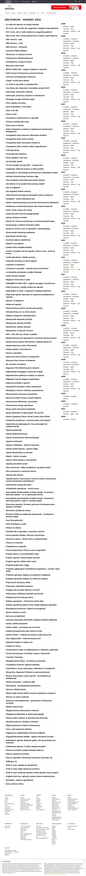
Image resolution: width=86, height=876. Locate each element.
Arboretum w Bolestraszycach (19, 58)
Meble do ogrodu (13, 304)
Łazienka (38, 799)
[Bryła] (35, 1)
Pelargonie (54, 838)
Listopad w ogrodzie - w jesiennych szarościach (27, 268)
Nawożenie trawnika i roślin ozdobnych (23, 387)
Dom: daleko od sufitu (16, 103)
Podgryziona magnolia (16, 546)
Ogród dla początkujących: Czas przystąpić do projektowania (26, 425)
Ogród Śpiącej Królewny (16, 434)
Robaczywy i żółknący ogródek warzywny (24, 594)
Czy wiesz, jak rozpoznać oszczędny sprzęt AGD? (28, 88)
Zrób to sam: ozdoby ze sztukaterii (21, 765)
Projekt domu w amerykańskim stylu (22, 554)
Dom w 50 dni (12, 110)
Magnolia (54, 815)
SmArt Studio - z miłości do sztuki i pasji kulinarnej (28, 635)
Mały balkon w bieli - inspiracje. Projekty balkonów (28, 291)
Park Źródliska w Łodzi (16, 524)
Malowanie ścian (24, 800)
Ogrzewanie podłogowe (26, 833)
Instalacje (7, 814)
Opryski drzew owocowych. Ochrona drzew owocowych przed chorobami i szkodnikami (31, 480)
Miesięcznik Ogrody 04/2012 (18, 323)
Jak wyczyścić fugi (40, 830)
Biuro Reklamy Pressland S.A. (12, 852)
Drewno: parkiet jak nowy (17, 122)
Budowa (8, 13)
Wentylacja (22, 836)
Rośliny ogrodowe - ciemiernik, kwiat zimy (25, 601)
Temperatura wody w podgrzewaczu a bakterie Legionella (32, 650)
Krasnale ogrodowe (56, 812)
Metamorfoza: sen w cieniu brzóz (21, 312)
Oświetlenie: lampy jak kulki (18, 485)
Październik (67, 41)
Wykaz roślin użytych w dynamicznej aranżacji (27, 718)
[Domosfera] (16, 1)
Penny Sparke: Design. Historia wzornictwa (25, 535)
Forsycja (54, 836)
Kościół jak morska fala (16, 236)
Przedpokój (39, 803)
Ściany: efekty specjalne (17, 624)
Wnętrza (19, 13)
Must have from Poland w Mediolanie (22, 357)
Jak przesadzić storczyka (42, 827)
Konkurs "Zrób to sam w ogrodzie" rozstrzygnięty (28, 229)
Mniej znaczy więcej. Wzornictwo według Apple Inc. (29, 342)
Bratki (53, 839)
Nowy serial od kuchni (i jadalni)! (20, 409)
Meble (69, 797)
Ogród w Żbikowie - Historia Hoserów (22, 445)
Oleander (54, 832)
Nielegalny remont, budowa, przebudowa (24, 390)
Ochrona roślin (55, 803)
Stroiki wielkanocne (72, 809)
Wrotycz (54, 814)
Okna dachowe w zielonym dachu (21, 471)
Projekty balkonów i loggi (17, 565)
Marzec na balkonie (14, 301)
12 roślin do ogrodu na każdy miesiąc (22, 24)
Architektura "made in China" (19, 62)
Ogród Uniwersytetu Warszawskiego (22, 438)
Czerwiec (66, 29)
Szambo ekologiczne (25, 809)
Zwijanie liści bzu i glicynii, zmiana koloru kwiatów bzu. (30, 776)
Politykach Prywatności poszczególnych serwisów (54, 874)
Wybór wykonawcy (14, 707)
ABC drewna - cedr (14, 43)
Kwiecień (66, 31)
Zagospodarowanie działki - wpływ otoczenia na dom (30, 737)
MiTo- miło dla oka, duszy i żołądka (21, 334)
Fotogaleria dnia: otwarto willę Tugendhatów (26, 146)
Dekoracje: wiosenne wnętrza (19, 92)
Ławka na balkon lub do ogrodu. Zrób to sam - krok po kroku (30, 252)
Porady (6, 797)
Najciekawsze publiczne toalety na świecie (25, 375)
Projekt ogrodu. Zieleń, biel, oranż (21, 561)
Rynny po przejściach (15, 616)
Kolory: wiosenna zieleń (16, 217)
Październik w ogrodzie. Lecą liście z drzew (25, 531)
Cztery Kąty (7, 827)
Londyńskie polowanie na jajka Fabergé (24, 272)
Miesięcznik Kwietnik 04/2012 (19, 319)
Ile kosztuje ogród (14, 161)
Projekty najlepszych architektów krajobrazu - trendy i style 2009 (33, 570)
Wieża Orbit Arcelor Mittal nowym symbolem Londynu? (31, 693)
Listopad (74, 39)
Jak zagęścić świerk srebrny (18, 191)
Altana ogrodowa (56, 799)
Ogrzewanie (23, 830)
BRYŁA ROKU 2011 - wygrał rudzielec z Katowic (26, 69)
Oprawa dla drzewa (14, 475)
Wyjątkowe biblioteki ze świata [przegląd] (25, 714)
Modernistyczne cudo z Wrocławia (21, 346)
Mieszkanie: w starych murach (19, 331)
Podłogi (22, 797)
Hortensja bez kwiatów (16, 154)
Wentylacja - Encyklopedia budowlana (23, 686)
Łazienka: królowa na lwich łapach (21, 261)
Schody (6, 799)
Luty (78, 31)
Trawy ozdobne (55, 819)
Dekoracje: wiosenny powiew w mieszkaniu (25, 96)
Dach (6, 805)
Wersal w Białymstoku (16, 689)
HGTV (42, 13)
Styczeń (66, 33)
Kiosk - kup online (59, 7)
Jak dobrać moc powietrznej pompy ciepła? (25, 184)
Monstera (54, 797)
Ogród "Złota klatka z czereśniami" (21, 460)
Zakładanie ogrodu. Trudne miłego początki (25, 746)
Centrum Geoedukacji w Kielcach (21, 77)
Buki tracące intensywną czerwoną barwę (24, 73)
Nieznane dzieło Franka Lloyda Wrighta (23, 398)
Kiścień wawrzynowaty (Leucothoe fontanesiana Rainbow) (32, 203)
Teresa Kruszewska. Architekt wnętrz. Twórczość (28, 653)
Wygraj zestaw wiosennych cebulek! (22, 710)
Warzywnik (54, 809)
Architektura (32, 13)
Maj (72, 29)
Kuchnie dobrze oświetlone (18, 240)
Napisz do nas (8, 853)
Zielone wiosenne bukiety (17, 754)
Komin (6, 800)
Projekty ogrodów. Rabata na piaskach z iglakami (28, 575)
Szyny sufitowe (24, 835)
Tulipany (54, 830)
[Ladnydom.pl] (8, 1)
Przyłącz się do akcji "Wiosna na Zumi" (23, 590)
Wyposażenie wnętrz (72, 799)
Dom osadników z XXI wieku (18, 107)
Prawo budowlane (24, 827)
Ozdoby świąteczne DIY (73, 802)
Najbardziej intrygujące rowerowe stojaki (24, 372)
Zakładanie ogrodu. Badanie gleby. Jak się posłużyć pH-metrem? (31, 741)
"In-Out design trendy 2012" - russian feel (24, 165)
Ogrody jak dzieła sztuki (17, 464)
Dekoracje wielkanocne (73, 808)
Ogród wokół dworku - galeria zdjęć (22, 449)
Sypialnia (38, 800)
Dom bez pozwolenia (25, 826)
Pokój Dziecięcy (71, 800)
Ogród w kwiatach (14, 441)
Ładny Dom (7, 826)
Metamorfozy (39, 806)
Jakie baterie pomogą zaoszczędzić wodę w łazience (29, 195)
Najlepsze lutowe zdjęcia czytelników (22, 379)
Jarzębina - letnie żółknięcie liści (20, 199)
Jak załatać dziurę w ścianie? (43, 829)
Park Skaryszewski (14, 520)
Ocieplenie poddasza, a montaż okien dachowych (28, 420)
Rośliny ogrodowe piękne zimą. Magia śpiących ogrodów (31, 605)
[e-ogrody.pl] (26, 1)
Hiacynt (53, 826)
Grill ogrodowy (12, 150)
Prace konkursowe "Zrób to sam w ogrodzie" (26, 550)
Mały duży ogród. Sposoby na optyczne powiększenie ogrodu (30, 296)
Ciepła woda (7, 808)
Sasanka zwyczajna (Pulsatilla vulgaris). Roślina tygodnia (31, 620)
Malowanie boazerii (25, 803)
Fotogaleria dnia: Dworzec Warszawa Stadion (26, 135)
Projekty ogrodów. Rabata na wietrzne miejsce (27, 579)
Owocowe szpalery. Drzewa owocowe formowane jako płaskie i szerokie (30, 505)
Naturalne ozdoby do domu (18, 510)
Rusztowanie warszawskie (26, 805)
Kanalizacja (23, 838)
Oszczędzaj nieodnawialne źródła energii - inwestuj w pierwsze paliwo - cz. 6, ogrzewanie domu (30, 493)
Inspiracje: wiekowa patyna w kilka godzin (25, 169)
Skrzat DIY (38, 826)
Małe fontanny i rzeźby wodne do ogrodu (24, 287)
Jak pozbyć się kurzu (41, 832)
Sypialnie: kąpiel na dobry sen (19, 642)
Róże (53, 829)
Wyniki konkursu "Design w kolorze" (22, 722)
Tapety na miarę (13, 646)
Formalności (7, 806)
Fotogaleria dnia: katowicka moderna (23, 143)
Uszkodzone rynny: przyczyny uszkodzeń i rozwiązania (30, 668)
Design (25, 13)
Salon (37, 797)
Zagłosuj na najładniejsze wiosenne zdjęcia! (25, 733)
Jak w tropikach (13, 188)
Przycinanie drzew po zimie (18, 582)
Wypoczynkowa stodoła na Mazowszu (23, 725)
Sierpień (66, 26)
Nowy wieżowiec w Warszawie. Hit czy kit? (25, 413)
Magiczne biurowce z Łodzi (18, 280)
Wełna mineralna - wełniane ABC (20, 682)
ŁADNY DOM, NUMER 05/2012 (19, 247)
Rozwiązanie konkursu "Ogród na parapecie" (26, 609)
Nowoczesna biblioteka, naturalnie (21, 402)
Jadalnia (38, 805)
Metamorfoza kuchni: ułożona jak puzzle (24, 308)
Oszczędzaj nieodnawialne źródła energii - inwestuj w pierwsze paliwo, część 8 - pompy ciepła (30, 499)
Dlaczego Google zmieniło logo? (20, 99)
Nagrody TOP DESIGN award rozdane (22, 368)
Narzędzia (22, 802)
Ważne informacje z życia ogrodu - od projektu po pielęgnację (28, 677)
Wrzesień (75, 41)
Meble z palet (55, 805)
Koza (21, 832)
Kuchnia (38, 802)
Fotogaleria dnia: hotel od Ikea (20, 139)
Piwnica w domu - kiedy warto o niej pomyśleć (26, 539)
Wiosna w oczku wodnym (17, 697)
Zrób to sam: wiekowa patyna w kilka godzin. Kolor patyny (32, 773)
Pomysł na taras (71, 829)
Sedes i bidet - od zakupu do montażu (23, 627)
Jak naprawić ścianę (40, 835)
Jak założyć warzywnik (41, 833)
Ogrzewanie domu (9, 809)
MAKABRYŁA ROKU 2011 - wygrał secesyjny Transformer (30, 283)
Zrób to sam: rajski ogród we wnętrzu (23, 769)
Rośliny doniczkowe (56, 802)
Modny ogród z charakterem (19, 349)
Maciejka (54, 835)
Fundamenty (7, 811)
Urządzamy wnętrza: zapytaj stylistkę (23, 665)
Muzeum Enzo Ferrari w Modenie (20, 360)
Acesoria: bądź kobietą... (17, 51)
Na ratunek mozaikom (16, 364)
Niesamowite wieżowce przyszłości (21, 394)
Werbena (54, 842)
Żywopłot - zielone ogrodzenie (19, 780)
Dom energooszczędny (25, 839)
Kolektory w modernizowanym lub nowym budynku (29, 206)
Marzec (73, 31)
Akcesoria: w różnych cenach (19, 54)
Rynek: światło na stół (16, 612)
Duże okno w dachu (15, 125)
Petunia (53, 841)
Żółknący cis (11, 761)
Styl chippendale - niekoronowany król (23, 638)
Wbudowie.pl (23, 829)
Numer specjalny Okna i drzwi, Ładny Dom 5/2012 (28, 417)
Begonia (54, 827)
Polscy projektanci (72, 803)
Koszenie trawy (55, 806)
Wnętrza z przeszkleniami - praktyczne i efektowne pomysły (29, 702)
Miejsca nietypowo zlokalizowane (21, 316)
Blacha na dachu (24, 808)
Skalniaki (54, 800)
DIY (38, 13)
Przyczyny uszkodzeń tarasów (19, 586)
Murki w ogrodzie (14, 353)
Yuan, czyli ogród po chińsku (19, 729)
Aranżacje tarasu (56, 808)
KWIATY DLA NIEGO (15, 244)
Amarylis (54, 833)
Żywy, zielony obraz (14, 784)
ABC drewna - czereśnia (16, 47)
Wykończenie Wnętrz (25, 799)
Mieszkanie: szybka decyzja (18, 327)
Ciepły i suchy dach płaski (17, 81)
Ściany (6, 812)
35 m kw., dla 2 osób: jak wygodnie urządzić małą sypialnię (32, 28)
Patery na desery (13, 528)
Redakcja (7, 855)
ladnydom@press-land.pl (10, 850)
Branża (69, 827)
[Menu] (79, 1)
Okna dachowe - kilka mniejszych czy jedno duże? (28, 467)
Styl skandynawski (40, 809)
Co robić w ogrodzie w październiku (22, 84)
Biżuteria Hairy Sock (15, 66)
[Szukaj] (76, 1)
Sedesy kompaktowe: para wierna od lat (24, 631)
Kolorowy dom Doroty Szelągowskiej (22, 214)
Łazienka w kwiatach (15, 265)
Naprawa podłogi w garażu (18, 383)
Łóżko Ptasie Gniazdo (15, 276)
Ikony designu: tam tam (16, 158)
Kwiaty (53, 844)
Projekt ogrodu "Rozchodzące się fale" (23, 558)
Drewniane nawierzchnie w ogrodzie (22, 118)
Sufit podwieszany (24, 806)
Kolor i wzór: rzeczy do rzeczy (19, 210)
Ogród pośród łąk (14, 430)
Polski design (71, 806)
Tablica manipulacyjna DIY (42, 838)
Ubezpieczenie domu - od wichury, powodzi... (26, 661)
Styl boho (38, 808)
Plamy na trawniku (14, 543)
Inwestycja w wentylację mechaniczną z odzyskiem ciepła (32, 173)
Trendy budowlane (51, 13)
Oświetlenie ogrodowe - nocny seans (22, 488)
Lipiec (72, 26)
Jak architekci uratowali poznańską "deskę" (25, 180)
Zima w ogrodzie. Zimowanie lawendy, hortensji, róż (29, 758)
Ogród (13, 13)
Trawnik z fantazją (14, 657)
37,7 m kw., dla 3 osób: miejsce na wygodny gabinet (29, 32)
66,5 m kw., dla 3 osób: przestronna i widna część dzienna (31, 36)
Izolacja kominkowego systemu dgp (22, 176)
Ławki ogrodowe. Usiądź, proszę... (21, 257)
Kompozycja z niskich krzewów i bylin (23, 225)
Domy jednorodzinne (72, 826)
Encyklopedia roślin (56, 811)
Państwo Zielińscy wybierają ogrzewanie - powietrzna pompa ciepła (30, 515)
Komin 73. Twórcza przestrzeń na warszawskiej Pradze (30, 221)
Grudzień (66, 39)
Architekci (70, 805)
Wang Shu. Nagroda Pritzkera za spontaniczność (28, 672)
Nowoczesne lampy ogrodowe (19, 405)
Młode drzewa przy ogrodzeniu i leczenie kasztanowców (31, 338)
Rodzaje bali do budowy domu (19, 597)
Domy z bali (11, 114)
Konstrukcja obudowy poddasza (20, 232)
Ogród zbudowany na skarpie (19, 453)
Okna (6, 802)
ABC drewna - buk (14, 39)
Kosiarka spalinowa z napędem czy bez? (57, 818)
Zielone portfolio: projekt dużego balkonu (25, 750)
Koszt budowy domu (9, 803)
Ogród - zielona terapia (16, 456)
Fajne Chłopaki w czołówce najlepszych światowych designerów (29, 130)
